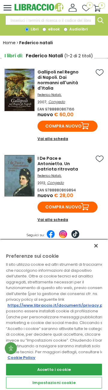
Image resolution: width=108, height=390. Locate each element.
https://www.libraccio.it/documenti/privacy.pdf (57, 305)
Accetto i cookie (54, 369)
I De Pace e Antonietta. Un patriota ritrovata (58, 163)
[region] (54, 314)
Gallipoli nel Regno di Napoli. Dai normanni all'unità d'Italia (58, 80)
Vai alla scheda (53, 138)
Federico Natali (49, 95)
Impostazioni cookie (53, 383)
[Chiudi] (96, 246)
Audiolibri (78, 29)
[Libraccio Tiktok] (75, 237)
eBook (53, 29)
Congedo (56, 101)
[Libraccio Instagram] (63, 237)
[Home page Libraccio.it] (39, 10)
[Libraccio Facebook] (50, 237)
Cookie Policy (21, 357)
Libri (34, 29)
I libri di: (13, 55)
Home (9, 43)
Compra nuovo (63, 126)
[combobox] (50, 20)
